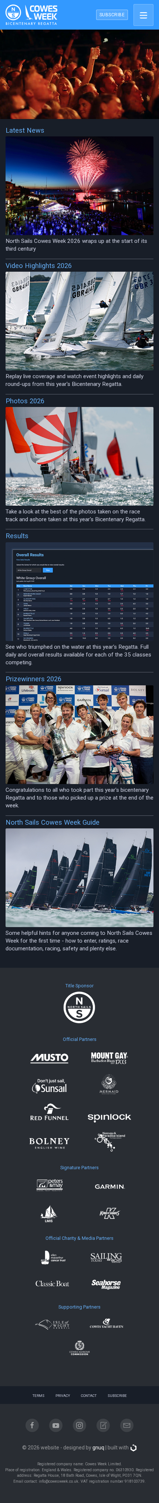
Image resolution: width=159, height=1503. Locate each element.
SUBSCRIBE (112, 14)
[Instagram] (79, 1425)
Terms (38, 1396)
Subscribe (117, 1396)
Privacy (62, 1396)
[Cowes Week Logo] (29, 15)
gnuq (98, 1448)
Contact (89, 1396)
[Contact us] (126, 1425)
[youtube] (55, 1425)
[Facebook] (32, 1425)
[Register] (103, 1425)
